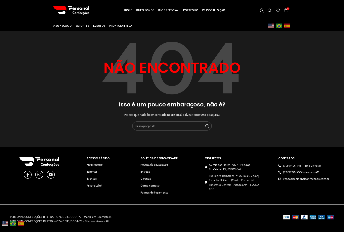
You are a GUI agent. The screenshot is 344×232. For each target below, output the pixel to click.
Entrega (145, 171)
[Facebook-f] (28, 175)
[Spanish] (287, 26)
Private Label (94, 185)
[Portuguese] (279, 26)
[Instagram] (39, 175)
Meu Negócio (95, 164)
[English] (271, 26)
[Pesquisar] (270, 10)
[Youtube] (51, 175)
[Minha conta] (262, 10)
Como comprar (150, 185)
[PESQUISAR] (207, 126)
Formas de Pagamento (154, 192)
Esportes (92, 171)
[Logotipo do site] (71, 10)
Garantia (146, 178)
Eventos (92, 178)
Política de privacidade (154, 164)
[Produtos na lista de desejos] (278, 10)
